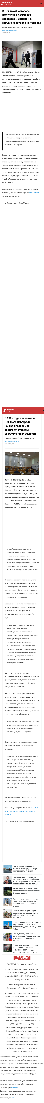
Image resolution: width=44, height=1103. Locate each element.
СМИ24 (13, 1098)
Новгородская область (9, 31)
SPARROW (14, 1087)
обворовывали (34, 193)
